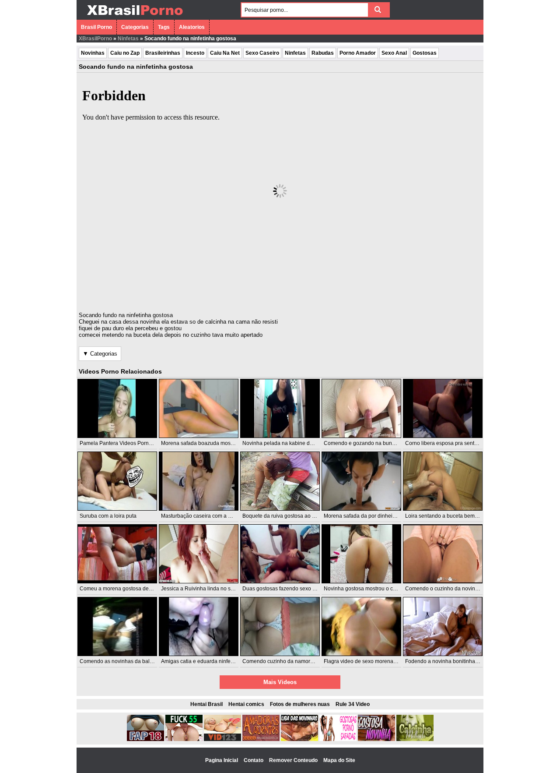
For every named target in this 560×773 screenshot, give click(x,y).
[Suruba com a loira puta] (117, 481)
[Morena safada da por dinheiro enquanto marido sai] (361, 481)
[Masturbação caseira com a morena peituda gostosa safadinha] (198, 481)
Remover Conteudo (294, 760)
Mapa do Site (339, 760)
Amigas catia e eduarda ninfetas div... (205, 661)
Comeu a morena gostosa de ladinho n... (128, 589)
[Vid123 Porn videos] (222, 739)
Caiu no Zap (125, 53)
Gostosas (425, 53)
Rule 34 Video (353, 704)
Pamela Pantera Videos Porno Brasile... (127, 443)
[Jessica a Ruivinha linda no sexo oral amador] (198, 553)
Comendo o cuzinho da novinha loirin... (451, 589)
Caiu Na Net (225, 53)
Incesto (195, 53)
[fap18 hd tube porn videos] (145, 739)
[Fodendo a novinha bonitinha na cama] (443, 626)
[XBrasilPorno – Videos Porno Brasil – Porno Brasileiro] (134, 16)
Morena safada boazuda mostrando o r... (209, 443)
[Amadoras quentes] (261, 739)
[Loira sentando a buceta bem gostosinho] (443, 481)
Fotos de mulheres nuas (300, 704)
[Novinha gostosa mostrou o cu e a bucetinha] (361, 553)
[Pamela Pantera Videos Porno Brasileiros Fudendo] (117, 408)
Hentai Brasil (206, 704)
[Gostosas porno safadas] (338, 739)
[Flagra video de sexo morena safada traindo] (361, 626)
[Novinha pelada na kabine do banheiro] (280, 408)
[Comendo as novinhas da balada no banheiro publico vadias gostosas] (117, 626)
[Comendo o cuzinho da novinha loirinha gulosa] (443, 553)
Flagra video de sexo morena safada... (369, 661)
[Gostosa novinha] (376, 739)
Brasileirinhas (162, 53)
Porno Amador (358, 53)
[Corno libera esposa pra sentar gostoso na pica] (443, 408)
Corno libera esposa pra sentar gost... (449, 443)
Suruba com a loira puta (108, 516)
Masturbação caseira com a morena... (205, 516)
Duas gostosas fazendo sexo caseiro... (288, 589)
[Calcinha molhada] (415, 739)
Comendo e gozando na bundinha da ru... (373, 443)
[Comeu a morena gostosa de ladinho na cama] (117, 553)
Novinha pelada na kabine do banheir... (289, 443)
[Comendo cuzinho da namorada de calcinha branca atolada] (280, 626)
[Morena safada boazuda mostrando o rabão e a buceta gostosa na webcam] (198, 408)
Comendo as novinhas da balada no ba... (129, 661)
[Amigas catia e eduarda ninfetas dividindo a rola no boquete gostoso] (198, 626)
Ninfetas (128, 38)
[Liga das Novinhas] (299, 739)
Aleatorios (192, 27)
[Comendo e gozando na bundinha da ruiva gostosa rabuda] (361, 408)
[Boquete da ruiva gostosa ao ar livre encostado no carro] (280, 481)
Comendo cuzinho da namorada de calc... (292, 661)
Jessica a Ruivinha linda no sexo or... (205, 589)
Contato (254, 760)
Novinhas (93, 53)
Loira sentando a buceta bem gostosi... (451, 516)
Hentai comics (246, 704)
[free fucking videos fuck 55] (184, 739)
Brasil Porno (96, 27)
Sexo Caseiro (262, 53)
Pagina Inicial (222, 760)
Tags (164, 27)
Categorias (135, 27)
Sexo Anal (394, 53)
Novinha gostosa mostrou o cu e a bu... (370, 589)
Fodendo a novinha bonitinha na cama (451, 661)
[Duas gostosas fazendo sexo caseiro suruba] (280, 553)
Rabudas (323, 53)
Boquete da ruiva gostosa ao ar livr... (285, 516)
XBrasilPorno (95, 38)
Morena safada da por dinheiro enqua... (371, 516)
